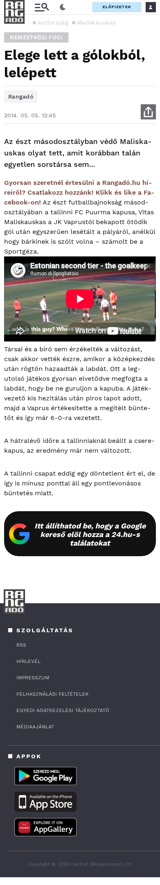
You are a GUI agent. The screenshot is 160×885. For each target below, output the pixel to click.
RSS (21, 645)
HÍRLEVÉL (28, 661)
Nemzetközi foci (36, 37)
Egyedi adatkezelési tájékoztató (62, 710)
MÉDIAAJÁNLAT (35, 727)
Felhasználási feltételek (52, 694)
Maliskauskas (96, 22)
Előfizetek (117, 6)
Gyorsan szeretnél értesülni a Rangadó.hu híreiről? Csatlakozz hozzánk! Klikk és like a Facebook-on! (79, 192)
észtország (53, 22)
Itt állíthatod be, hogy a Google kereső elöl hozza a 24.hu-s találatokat (90, 534)
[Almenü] (42, 7)
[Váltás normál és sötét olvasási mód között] (63, 7)
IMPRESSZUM (32, 678)
